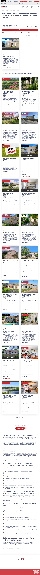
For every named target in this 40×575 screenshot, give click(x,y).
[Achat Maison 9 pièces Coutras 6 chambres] (29, 127)
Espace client (4, 3)
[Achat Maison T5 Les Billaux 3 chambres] (10, 363)
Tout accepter (36, 570)
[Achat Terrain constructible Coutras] (10, 161)
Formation (30, 1)
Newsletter (22, 3)
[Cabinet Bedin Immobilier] (4, 7)
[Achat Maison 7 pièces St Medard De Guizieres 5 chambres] (29, 229)
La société (16, 1)
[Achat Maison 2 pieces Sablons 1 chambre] (10, 262)
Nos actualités (36, 1)
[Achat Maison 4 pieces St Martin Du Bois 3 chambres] (29, 296)
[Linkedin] (19, 565)
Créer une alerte (20, 428)
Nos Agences (10, 1)
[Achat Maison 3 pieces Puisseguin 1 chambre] (10, 94)
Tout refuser (36, 572)
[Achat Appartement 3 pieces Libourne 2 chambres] (29, 363)
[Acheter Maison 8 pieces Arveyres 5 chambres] (10, 329)
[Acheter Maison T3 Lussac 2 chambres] (10, 53)
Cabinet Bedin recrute (23, 1)
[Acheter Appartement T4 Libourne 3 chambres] (29, 397)
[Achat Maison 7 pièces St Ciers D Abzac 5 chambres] (29, 262)
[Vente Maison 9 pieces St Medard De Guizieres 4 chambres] (10, 229)
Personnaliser (36, 573)
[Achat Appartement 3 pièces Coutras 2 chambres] (29, 196)
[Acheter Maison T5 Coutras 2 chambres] (10, 127)
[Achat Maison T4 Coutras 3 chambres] (29, 161)
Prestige (3, 1)
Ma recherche (19, 29)
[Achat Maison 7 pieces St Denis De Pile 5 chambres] (10, 296)
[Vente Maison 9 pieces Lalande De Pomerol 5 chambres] (29, 329)
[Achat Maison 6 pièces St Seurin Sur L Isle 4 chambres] (29, 94)
